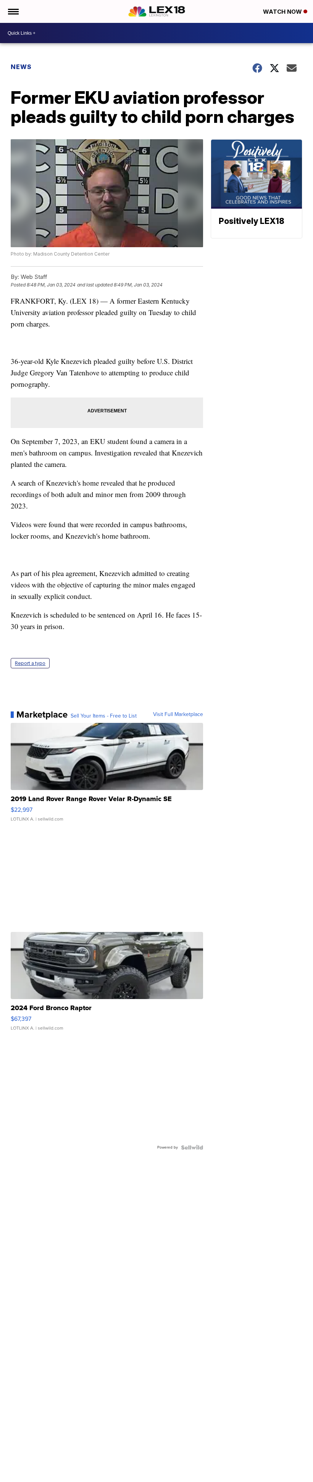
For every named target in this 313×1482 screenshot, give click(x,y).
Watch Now (283, 11)
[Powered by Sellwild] (192, 1147)
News (21, 67)
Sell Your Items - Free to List (104, 716)
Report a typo (30, 663)
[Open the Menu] (13, 11)
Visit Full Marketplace (178, 714)
